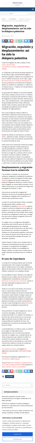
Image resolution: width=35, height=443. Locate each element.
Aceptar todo (17, 434)
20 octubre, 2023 (8, 36)
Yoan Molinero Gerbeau (9, 67)
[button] (33, 9)
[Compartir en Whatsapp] (20, 41)
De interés (9, 376)
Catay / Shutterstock (8, 65)
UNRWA (4, 180)
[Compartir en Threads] (31, 41)
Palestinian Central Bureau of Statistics (14, 281)
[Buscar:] (17, 13)
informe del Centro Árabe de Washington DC (18, 81)
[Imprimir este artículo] (17, 41)
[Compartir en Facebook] (3, 41)
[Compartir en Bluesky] (28, 41)
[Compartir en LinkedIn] (8, 41)
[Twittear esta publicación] (6, 41)
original (17, 359)
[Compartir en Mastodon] (23, 41)
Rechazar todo (17, 439)
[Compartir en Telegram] (25, 41)
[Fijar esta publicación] (11, 41)
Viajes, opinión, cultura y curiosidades (14, 367)
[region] (17, 429)
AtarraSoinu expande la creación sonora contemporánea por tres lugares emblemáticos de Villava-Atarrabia (16, 398)
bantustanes (22, 206)
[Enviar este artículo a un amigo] (14, 41)
